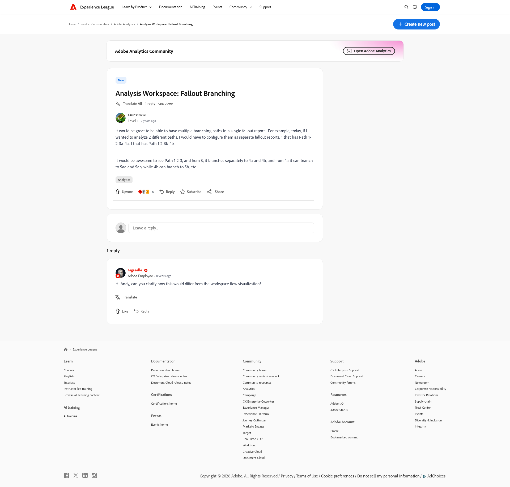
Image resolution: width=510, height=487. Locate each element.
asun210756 (137, 115)
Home (72, 24)
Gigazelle (135, 270)
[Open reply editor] (215, 228)
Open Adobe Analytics (372, 50)
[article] (213, 291)
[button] (416, 24)
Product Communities (95, 24)
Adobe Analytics (124, 24)
